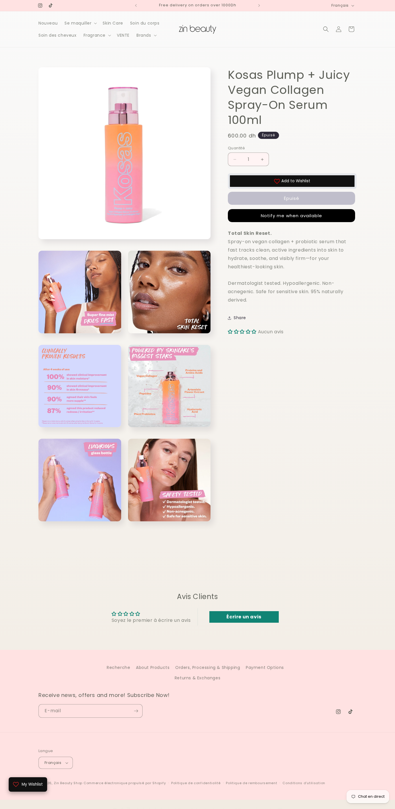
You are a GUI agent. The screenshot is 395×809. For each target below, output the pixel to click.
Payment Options (265, 667)
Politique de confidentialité (196, 782)
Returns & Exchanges (197, 678)
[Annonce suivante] (259, 5)
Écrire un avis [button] (243, 616)
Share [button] (240, 318)
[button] (80, 23)
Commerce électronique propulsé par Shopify (125, 783)
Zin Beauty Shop (68, 783)
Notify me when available (291, 216)
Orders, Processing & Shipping (207, 667)
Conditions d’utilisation (304, 782)
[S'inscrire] (136, 711)
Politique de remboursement (251, 782)
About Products (152, 667)
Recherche (118, 667)
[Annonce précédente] (136, 5)
